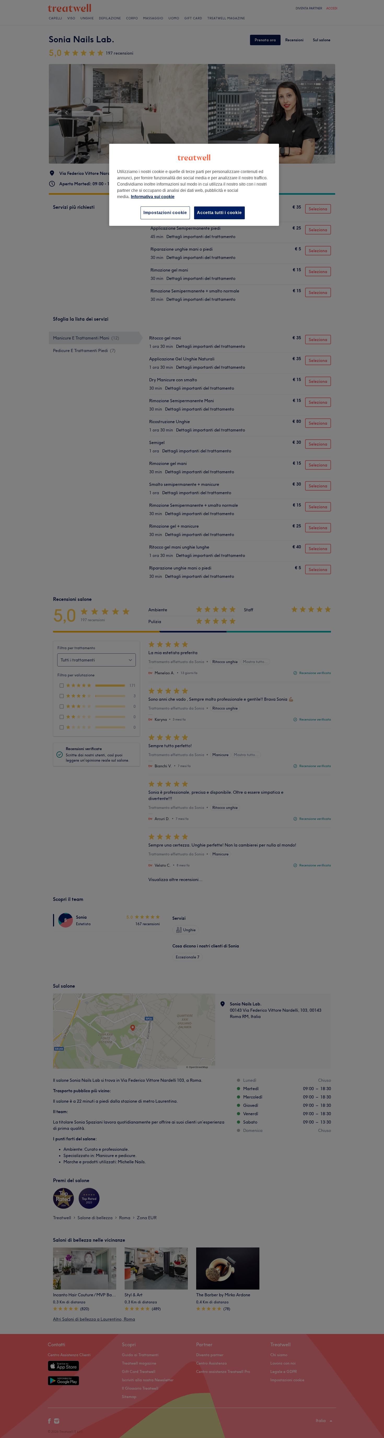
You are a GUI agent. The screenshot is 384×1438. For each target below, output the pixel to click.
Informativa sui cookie (152, 196)
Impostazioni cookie (165, 212)
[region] (194, 185)
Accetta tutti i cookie (219, 212)
